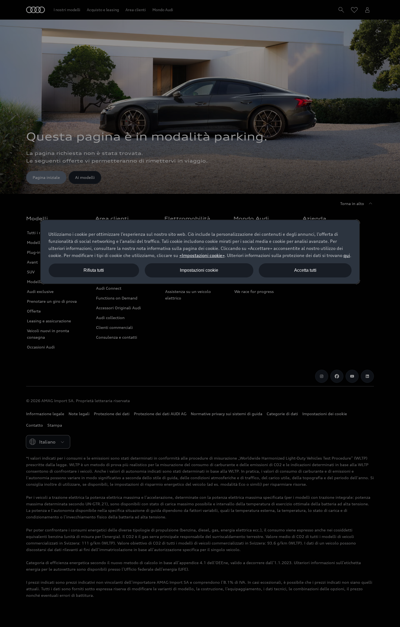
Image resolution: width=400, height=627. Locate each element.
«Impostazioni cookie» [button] (201, 255)
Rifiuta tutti (94, 270)
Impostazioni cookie (199, 270)
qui (346, 255)
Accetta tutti (305, 270)
